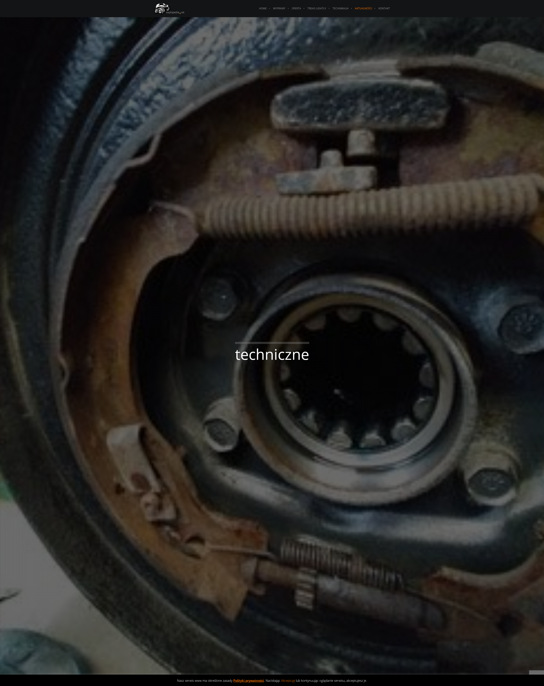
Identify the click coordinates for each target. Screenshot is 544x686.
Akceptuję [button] (288, 680)
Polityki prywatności (248, 680)
